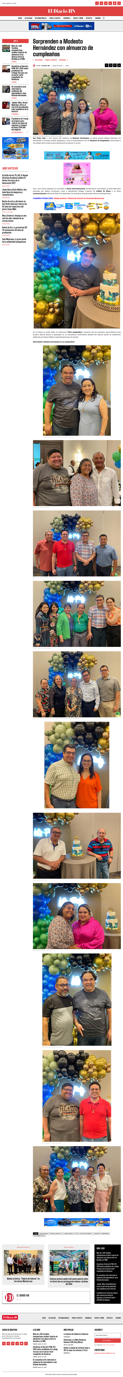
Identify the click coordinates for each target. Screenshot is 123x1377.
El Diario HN (46, 65)
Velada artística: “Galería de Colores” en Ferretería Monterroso (79, 198)
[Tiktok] (110, 3)
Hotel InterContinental (84, 1233)
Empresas (67, 1353)
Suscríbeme (106, 1340)
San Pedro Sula (39, 1235)
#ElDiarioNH (43, 1233)
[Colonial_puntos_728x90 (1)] (77, 211)
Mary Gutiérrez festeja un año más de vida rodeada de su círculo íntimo (14, 218)
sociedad (62, 60)
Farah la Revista (51, 60)
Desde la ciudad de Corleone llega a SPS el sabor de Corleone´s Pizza (77, 1349)
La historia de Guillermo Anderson (76, 1334)
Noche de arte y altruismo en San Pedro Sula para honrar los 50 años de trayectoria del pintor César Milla (14, 205)
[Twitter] (101, 3)
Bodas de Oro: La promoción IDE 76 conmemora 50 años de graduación (14, 230)
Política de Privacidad (108, 1345)
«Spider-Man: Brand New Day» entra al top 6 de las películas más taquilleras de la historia (20, 107)
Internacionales (17, 132)
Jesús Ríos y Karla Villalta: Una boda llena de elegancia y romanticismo (14, 192)
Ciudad (14, 61)
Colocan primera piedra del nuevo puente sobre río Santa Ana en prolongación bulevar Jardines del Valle (69, 1281)
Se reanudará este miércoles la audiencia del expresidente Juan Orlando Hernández (19, 91)
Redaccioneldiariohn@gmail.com (104, 1353)
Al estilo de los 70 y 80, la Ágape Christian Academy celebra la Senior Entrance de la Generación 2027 (15, 179)
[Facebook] (97, 3)
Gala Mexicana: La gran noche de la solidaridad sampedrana (14, 240)
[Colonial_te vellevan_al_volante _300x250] (15, 160)
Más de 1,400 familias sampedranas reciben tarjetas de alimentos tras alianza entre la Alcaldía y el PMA (19, 52)
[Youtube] (114, 3)
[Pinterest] (115, 65)
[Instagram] (106, 3)
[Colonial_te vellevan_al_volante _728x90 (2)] (77, 1228)
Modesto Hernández (102, 1233)
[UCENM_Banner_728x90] (77, 161)
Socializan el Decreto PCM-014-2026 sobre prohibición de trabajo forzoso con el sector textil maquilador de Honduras (20, 73)
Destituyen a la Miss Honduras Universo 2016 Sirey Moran (75, 1341)
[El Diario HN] (34, 66)
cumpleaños (68, 1233)
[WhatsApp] (119, 65)
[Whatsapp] (119, 3)
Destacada (6, 186)
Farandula (15, 114)
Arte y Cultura (7, 212)
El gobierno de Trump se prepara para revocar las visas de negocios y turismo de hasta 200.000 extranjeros (20, 124)
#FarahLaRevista (56, 1233)
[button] (103, 18)
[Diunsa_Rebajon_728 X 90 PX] (61, 31)
